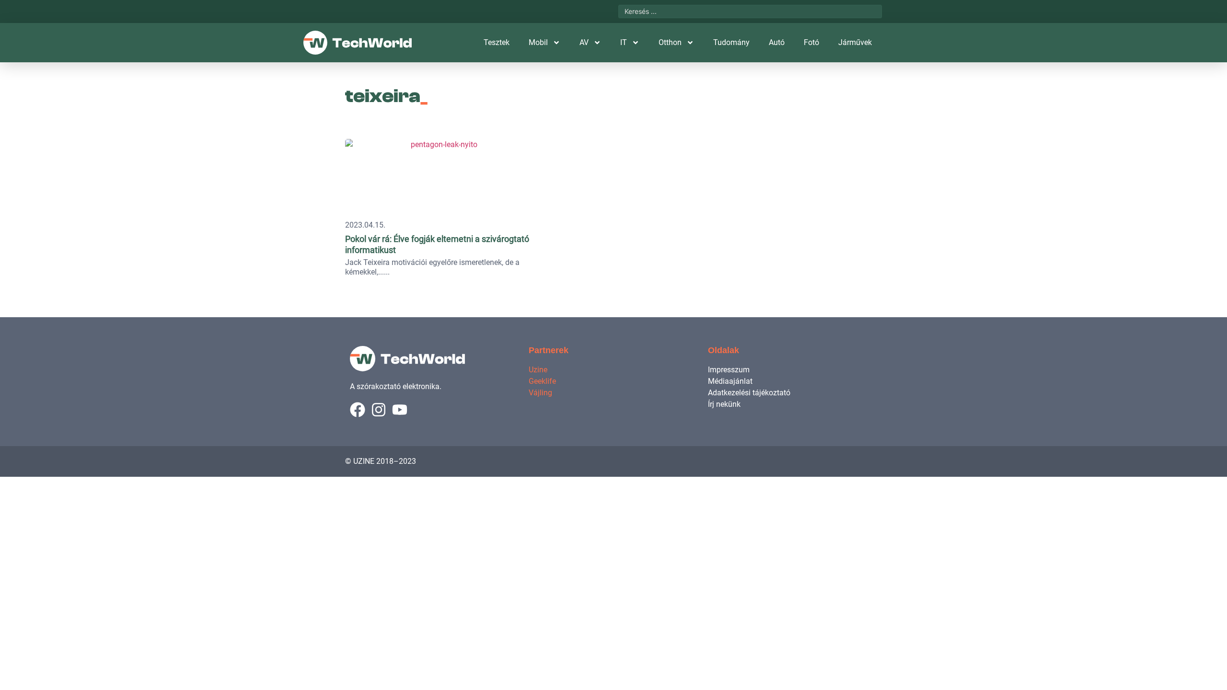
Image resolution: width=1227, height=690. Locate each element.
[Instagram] (378, 409)
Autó (777, 42)
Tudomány (731, 42)
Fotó (811, 42)
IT (623, 42)
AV (584, 42)
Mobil (538, 42)
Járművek (855, 42)
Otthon (670, 42)
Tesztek (496, 42)
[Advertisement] (816, 194)
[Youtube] (399, 409)
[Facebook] (357, 409)
